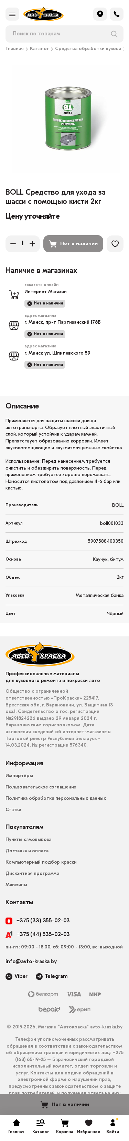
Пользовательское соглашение (41, 787)
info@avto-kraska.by (31, 962)
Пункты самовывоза (28, 839)
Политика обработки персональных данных (56, 798)
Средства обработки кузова (88, 49)
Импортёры (19, 776)
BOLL (117, 505)
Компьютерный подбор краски (41, 862)
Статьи (13, 809)
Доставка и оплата (27, 851)
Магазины (16, 885)
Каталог (39, 49)
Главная (15, 49)
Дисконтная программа (32, 873)
